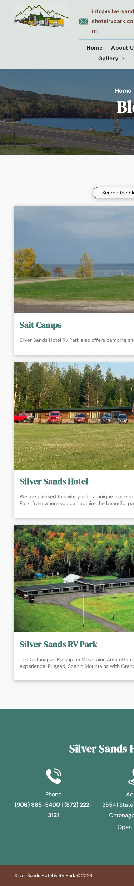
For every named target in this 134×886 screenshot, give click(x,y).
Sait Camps (40, 325)
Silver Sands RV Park (59, 644)
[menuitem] (94, 47)
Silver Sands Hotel (54, 481)
